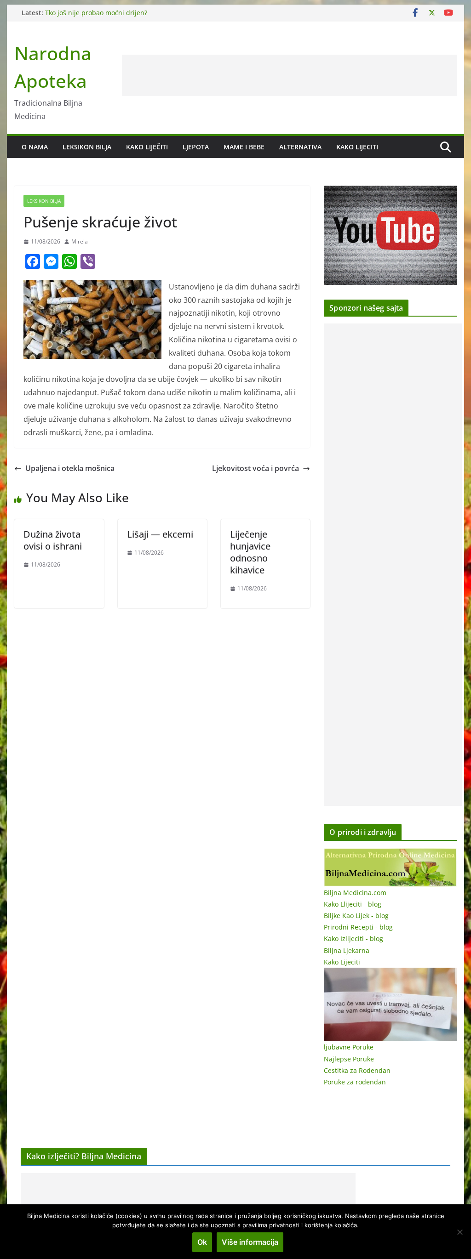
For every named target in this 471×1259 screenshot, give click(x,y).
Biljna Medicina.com (355, 892)
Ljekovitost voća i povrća (255, 468)
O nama (35, 146)
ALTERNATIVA (300, 146)
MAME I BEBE (244, 146)
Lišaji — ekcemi (160, 534)
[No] (459, 1231)
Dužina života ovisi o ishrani (52, 540)
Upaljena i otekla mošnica (70, 468)
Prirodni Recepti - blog (358, 927)
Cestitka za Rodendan (357, 1070)
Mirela (79, 241)
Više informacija (250, 1242)
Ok (202, 1242)
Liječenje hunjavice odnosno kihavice (250, 552)
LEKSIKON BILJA (87, 146)
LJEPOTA (196, 146)
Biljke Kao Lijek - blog (356, 915)
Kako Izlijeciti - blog (353, 938)
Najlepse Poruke (349, 1059)
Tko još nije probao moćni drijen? (96, 12)
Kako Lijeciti (357, 146)
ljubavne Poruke (348, 1047)
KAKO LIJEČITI (147, 146)
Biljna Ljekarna (346, 950)
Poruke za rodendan (355, 1082)
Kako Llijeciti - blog (352, 904)
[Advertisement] (289, 75)
